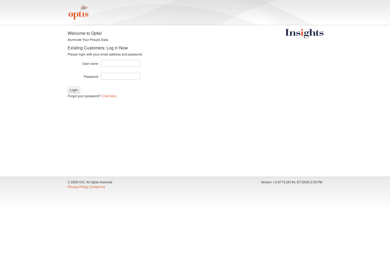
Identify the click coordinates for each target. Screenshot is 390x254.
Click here (109, 96)
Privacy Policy (78, 186)
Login (74, 89)
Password (91, 76)
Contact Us (97, 186)
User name (90, 63)
